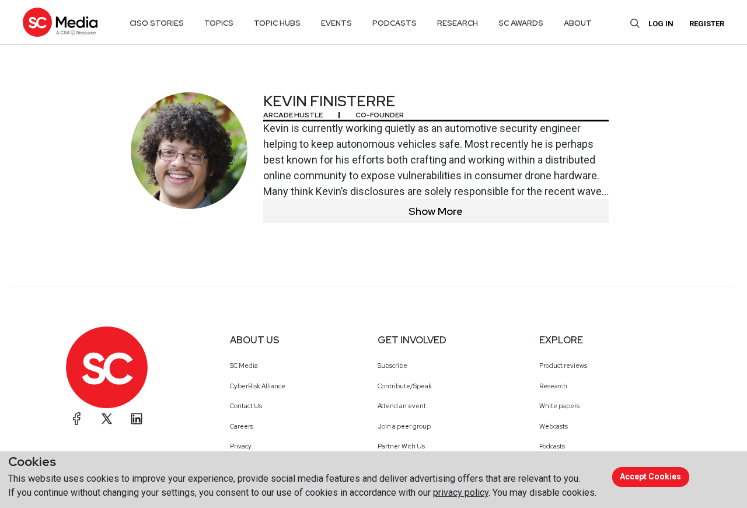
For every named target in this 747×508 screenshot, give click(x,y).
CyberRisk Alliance (257, 386)
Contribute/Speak (405, 386)
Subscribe (392, 365)
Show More (436, 211)
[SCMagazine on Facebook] (77, 419)
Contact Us (246, 406)
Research (553, 386)
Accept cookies (650, 476)
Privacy (241, 446)
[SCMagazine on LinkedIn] (137, 419)
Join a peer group (404, 426)
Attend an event (402, 406)
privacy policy (460, 492)
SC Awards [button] (520, 23)
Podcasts (552, 446)
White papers (559, 406)
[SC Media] (60, 22)
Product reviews (563, 365)
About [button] (578, 23)
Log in (660, 23)
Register (706, 23)
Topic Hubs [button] (277, 23)
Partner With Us (401, 446)
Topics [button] (218, 23)
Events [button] (336, 23)
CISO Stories (157, 23)
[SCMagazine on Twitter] (107, 419)
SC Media (244, 365)
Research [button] (457, 23)
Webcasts (553, 426)
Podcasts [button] (394, 23)
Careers (241, 426)
